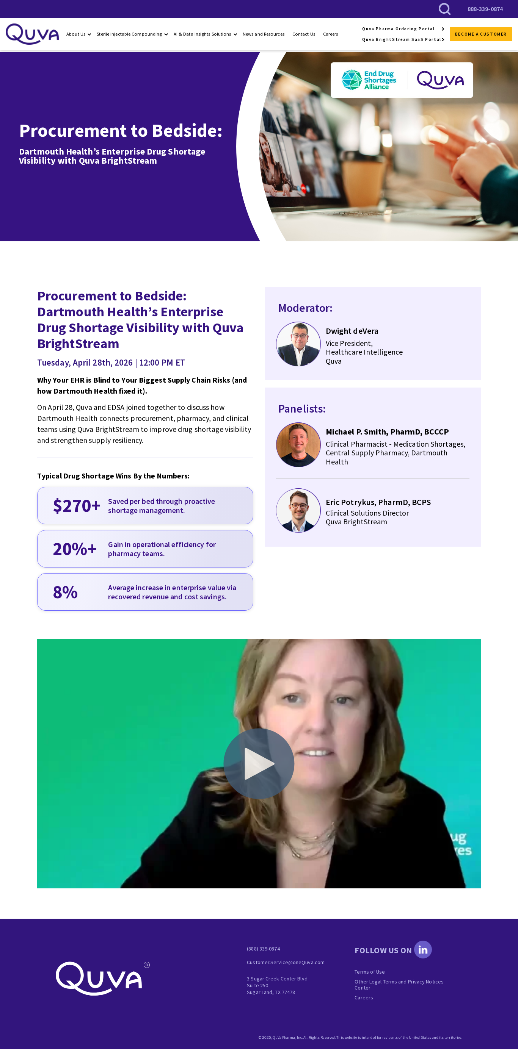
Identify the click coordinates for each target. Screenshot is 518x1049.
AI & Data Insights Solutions (202, 34)
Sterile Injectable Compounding (129, 34)
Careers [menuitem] (364, 997)
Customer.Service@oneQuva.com (286, 962)
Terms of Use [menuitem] (370, 972)
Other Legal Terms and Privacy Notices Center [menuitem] (399, 985)
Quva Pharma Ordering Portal (398, 28)
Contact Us (303, 34)
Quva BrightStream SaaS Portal (401, 39)
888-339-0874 (485, 9)
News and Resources (263, 34)
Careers (330, 34)
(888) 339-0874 (263, 948)
